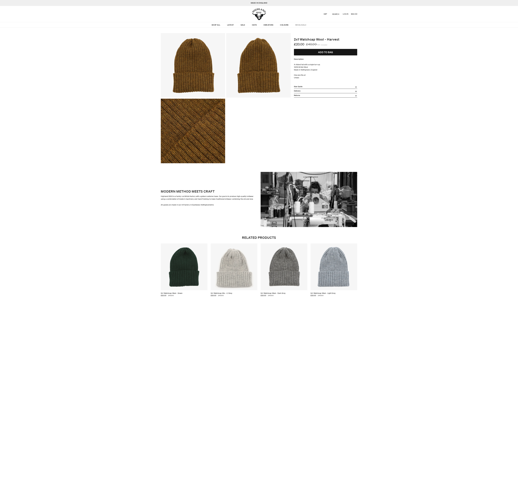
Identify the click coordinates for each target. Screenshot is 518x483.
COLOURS (284, 25)
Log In (345, 14)
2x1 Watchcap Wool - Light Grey (323, 293)
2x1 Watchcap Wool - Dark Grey (273, 293)
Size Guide (298, 86)
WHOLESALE (300, 25)
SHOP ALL (216, 25)
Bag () (354, 14)
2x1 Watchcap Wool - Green (171, 293)
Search (335, 14)
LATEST (230, 25)
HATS (254, 25)
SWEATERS (268, 25)
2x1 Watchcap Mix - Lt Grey (221, 293)
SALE (243, 25)
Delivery (297, 91)
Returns (297, 95)
